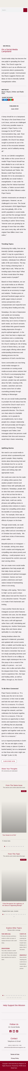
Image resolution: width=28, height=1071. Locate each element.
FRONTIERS (6, 948)
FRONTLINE (24, 955)
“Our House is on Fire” (9, 835)
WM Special (6, 46)
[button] (3, 100)
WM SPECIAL (6, 934)
